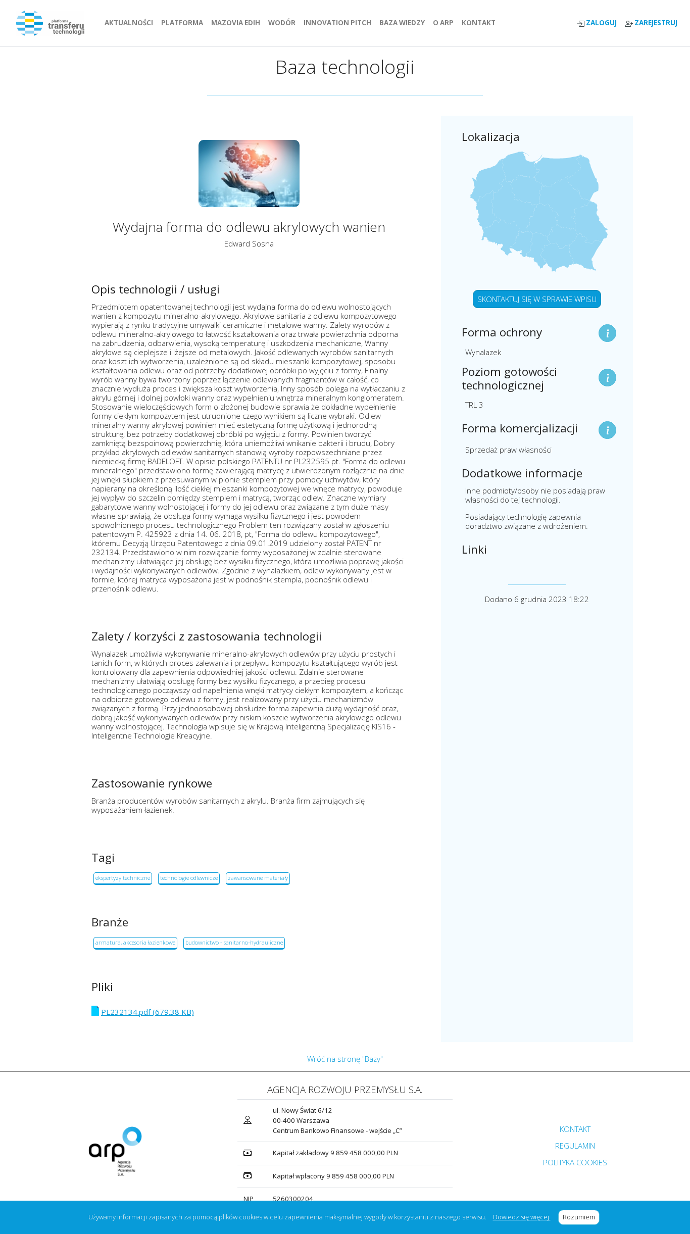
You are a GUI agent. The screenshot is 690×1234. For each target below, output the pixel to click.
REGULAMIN (575, 1146)
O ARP (445, 22)
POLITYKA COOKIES (575, 1162)
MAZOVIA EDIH (237, 22)
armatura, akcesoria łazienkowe (135, 942)
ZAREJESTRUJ (655, 23)
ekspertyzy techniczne (122, 877)
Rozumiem (581, 1216)
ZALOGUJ (600, 23)
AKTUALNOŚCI (131, 22)
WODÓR (284, 22)
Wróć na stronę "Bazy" (345, 1059)
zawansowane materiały (258, 877)
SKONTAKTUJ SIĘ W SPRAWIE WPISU (537, 299)
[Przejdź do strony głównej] (54, 23)
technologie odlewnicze (189, 877)
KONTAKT (481, 22)
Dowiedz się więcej (522, 1216)
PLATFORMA (184, 22)
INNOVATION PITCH (337, 22)
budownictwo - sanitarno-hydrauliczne (234, 942)
